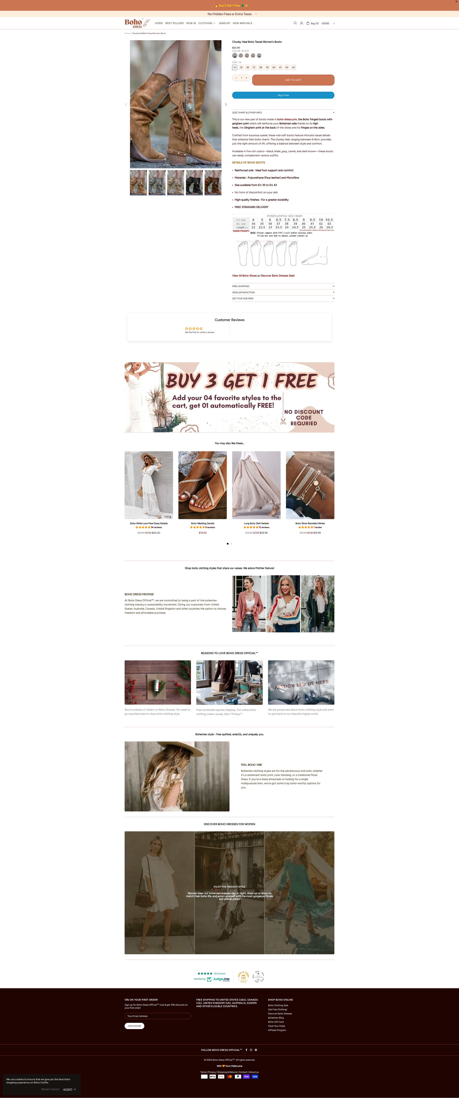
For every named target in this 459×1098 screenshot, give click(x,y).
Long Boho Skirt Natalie (256, 523)
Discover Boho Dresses (280, 1013)
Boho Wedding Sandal (202, 523)
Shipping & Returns (227, 1072)
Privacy (212, 1072)
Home (127, 33)
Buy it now (283, 95)
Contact (243, 1072)
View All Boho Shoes (244, 275)
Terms (203, 1072)
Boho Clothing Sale (278, 1005)
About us (254, 1072)
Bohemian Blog (276, 1017)
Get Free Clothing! (277, 1009)
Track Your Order (276, 1026)
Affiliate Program (277, 1030)
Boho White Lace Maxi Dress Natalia (149, 523)
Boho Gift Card (276, 1021)
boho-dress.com (287, 119)
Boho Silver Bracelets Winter (310, 523)
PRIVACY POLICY (50, 1089)
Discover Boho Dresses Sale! (278, 275)
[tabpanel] (149, 496)
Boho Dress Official (137, 23)
